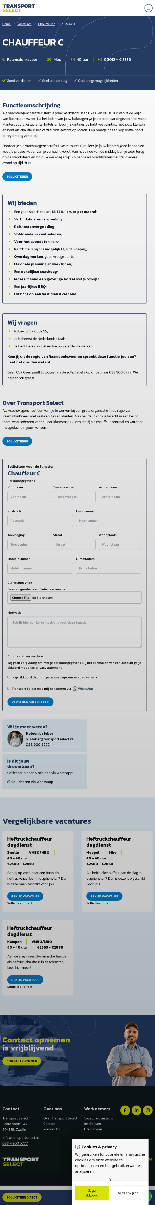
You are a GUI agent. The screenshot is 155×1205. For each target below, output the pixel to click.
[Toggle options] (110, 1179)
